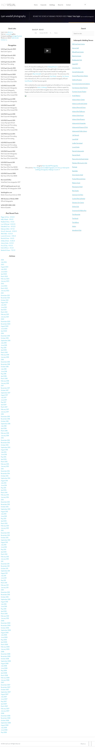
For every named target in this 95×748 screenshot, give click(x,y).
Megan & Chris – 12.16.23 (7, 217)
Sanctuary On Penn (77, 195)
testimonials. (15, 38)
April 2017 (3, 405)
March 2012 (4, 554)
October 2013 (4, 507)
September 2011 (5, 571)
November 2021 (5, 298)
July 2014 (3, 483)
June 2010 (4, 606)
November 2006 (5, 718)
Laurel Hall (75, 139)
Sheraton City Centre (78, 202)
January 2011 (4, 587)
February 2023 (5, 279)
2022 (2, 283)
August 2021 (4, 302)
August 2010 (4, 602)
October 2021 (4, 300)
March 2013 (4, 523)
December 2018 (5, 362)
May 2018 (3, 374)
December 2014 (5, 471)
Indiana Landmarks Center (79, 103)
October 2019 (5, 338)
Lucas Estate (75, 147)
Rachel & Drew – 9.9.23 (7, 238)
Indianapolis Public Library (79, 131)
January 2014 (5, 497)
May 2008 (4, 670)
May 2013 (3, 518)
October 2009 (5, 628)
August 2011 (4, 573)
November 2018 (5, 364)
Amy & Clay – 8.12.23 (7, 245)
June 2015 (4, 454)
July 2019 (3, 343)
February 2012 (5, 557)
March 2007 (4, 706)
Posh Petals (53, 76)
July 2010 (3, 604)
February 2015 (5, 464)
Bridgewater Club (77, 60)
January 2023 (5, 281)
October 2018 (5, 367)
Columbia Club (76, 68)
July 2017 (3, 397)
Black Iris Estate (76, 56)
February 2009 (5, 647)
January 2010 (5, 618)
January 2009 (5, 649)
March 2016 (4, 431)
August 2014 (4, 481)
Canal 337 (75, 64)
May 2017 (3, 402)
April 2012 (3, 552)
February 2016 (5, 433)
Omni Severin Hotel (77, 175)
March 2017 (4, 407)
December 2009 (5, 623)
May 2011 (3, 580)
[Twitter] (87, 743)
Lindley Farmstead (77, 143)
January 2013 (5, 528)
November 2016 (5, 419)
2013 (2, 500)
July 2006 (4, 728)
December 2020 (5, 321)
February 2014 (5, 495)
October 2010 (5, 597)
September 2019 (5, 340)
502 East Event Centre (78, 44)
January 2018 (5, 383)
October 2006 (5, 720)
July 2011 (3, 576)
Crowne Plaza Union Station (80, 76)
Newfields (75, 171)
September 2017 (5, 393)
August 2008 (4, 663)
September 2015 (5, 447)
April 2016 (4, 428)
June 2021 (4, 307)
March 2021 (4, 312)
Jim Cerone (65, 76)
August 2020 (4, 326)
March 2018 (4, 378)
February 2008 (5, 678)
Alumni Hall (75, 48)
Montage (74, 167)
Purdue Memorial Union (78, 179)
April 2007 (4, 704)
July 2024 (4, 262)
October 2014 (4, 476)
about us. (10, 32)
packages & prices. (17, 36)
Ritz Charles (75, 191)
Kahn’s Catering (42, 87)
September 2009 (6, 630)
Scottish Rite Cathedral (78, 198)
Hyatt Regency (76, 95)
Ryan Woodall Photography (50, 166)
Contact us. (4, 40)
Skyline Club (75, 206)
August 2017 (4, 395)
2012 (2, 530)
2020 (2, 319)
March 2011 (4, 583)
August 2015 (4, 450)
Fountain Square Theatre (79, 92)
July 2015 (3, 452)
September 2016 (5, 424)
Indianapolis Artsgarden (79, 123)
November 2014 (5, 473)
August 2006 (4, 725)
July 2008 (4, 666)
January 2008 (5, 680)
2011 (2, 561)
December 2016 (5, 416)
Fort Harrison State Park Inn (80, 88)
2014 (2, 469)
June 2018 (4, 371)
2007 (2, 682)
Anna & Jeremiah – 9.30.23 (9, 231)
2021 (2, 293)
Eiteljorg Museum (52, 67)
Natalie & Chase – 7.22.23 (8, 250)
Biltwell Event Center (78, 52)
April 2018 (4, 376)
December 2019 (5, 336)
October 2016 (5, 421)
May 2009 (4, 640)
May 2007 (4, 701)
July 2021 (3, 305)
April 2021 (3, 310)
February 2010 (5, 616)
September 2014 (5, 478)
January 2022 (5, 291)
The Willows (75, 222)
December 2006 (5, 716)
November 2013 (5, 504)
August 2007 (4, 694)
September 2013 (5, 509)
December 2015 (5, 440)
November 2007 (5, 687)
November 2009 (5, 625)
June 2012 (4, 547)
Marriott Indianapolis (78, 151)
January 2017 (5, 412)
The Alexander (76, 214)
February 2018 (5, 381)
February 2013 (5, 526)
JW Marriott (75, 135)
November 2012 (5, 535)
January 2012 (5, 559)
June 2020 (4, 329)
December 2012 (5, 533)
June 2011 (3, 578)
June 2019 (4, 345)
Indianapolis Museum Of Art (80, 127)
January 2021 (5, 317)
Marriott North (76, 155)
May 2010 (3, 609)
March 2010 (4, 613)
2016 (2, 414)
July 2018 (3, 369)
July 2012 (3, 545)
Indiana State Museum (78, 119)
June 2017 (4, 400)
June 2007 (4, 699)
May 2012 (3, 549)
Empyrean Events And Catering (81, 84)
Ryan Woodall (37, 74)
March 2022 (4, 288)
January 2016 (5, 435)
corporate (9, 34)
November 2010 (5, 594)
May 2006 (4, 732)
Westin (74, 226)
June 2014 (4, 485)
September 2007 (6, 692)
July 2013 (3, 514)
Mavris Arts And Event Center (80, 159)
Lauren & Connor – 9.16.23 (8, 236)
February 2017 (5, 409)
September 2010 (5, 599)
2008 (2, 652)
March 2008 (4, 675)
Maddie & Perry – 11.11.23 (7, 222)
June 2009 (4, 637)
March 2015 (4, 462)
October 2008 (5, 659)
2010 (2, 590)
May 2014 (3, 488)
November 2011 (5, 566)
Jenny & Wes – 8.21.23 (7, 243)
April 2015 (3, 459)
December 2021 (5, 295)
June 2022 (4, 286)
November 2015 (5, 442)
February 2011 (5, 585)
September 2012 (5, 540)
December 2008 (5, 654)
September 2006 (6, 723)
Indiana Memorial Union (79, 107)
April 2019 (4, 350)
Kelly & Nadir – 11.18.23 (7, 219)
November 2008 (5, 656)
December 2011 (5, 564)
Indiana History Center (78, 99)
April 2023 (4, 274)
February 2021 (5, 314)
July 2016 (3, 426)
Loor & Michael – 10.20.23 (8, 224)
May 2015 (3, 457)
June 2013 (4, 516)
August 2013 (4, 511)
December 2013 (5, 502)
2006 (2, 713)
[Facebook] (90, 743)
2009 (2, 621)
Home (70, 16)
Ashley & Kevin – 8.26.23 (8, 241)
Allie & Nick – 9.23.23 (7, 234)
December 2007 (5, 685)
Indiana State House (78, 115)
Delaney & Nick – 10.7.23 (7, 229)
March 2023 (4, 276)
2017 (2, 386)
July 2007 (4, 697)
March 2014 (4, 492)
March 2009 (4, 644)
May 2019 (3, 348)
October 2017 (4, 390)
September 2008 (6, 661)
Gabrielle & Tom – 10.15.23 (8, 226)
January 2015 (5, 466)
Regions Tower (76, 183)
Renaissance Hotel (77, 187)
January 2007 (5, 711)
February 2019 (5, 355)
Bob (36, 33)
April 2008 (4, 673)
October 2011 (4, 568)
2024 (2, 260)
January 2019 (5, 357)
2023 (2, 264)
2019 (2, 333)
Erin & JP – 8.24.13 (37, 30)
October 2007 (5, 689)
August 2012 (4, 542)
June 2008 (4, 668)
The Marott (75, 218)
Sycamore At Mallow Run (79, 210)
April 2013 (3, 521)
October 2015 (4, 445)
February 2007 (5, 708)
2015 (2, 438)
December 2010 (5, 592)
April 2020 (4, 331)
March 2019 (4, 352)
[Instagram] (92, 743)
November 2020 (5, 324)
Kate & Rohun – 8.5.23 (7, 248)
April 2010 (4, 611)
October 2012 (4, 538)
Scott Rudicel (28, 81)
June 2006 (4, 730)
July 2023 (4, 269)
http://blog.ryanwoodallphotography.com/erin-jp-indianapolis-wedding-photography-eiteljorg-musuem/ (51, 169)
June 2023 (4, 272)
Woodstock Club (76, 230)
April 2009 (4, 642)
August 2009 (4, 633)
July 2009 (4, 635)
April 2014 (3, 490)
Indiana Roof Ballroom (78, 111)
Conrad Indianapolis (77, 72)
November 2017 (5, 388)
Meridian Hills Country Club (79, 163)
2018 (2, 359)
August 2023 (4, 267)
